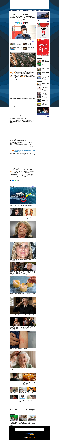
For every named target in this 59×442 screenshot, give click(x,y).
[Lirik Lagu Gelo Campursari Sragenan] (39, 96)
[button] (49, 10)
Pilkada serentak (20, 114)
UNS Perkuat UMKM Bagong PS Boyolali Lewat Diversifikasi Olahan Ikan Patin (45, 77)
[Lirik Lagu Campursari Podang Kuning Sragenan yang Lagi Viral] (39, 100)
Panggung (40, 10)
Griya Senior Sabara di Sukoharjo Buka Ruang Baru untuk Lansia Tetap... (45, 104)
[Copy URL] (29, 23)
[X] (18, 23)
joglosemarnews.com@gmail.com (31, 437)
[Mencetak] (27, 23)
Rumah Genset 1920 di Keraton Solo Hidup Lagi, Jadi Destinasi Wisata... (45, 93)
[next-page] (35, 414)
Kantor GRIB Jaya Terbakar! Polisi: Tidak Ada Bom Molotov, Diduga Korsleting (45, 61)
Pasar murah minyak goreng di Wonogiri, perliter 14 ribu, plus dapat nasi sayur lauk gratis (15, 410)
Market (35, 10)
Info (31, 10)
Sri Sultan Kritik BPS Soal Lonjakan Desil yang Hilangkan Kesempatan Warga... (45, 88)
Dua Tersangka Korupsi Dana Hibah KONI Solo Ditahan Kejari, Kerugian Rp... (45, 69)
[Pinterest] (23, 23)
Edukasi (45, 10)
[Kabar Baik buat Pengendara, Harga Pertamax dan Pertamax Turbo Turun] (39, 84)
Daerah (22, 10)
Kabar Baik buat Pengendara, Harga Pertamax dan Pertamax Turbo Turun (45, 84)
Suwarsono (11, 76)
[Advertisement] (23, 92)
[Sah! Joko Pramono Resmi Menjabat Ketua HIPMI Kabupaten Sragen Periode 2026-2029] (23, 418)
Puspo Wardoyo (21, 20)
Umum (18, 10)
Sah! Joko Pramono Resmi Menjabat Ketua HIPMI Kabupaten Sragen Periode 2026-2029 (23, 423)
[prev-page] (34, 414)
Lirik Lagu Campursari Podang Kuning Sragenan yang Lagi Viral (45, 100)
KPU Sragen (29, 71)
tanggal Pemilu (12, 72)
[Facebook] (16, 23)
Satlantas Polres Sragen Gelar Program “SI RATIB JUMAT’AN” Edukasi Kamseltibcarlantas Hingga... (45, 64)
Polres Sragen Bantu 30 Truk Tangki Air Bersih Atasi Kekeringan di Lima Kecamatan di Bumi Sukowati (31, 423)
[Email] (25, 23)
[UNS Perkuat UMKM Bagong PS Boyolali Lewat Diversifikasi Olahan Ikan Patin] (39, 77)
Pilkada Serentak (23, 117)
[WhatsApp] (20, 23)
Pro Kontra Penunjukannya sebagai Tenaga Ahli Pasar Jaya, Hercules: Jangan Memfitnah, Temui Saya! (30, 410)
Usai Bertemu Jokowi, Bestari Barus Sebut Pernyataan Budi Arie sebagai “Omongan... (45, 73)
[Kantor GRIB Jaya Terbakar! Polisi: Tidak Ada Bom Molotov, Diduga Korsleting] (39, 61)
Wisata (27, 10)
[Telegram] (21, 23)
